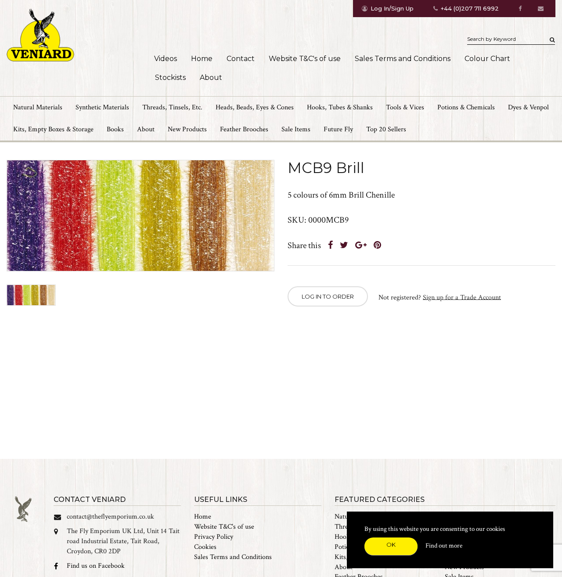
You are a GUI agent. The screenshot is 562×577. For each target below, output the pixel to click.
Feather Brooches (244, 129)
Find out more (443, 545)
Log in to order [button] (328, 296)
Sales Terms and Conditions (402, 58)
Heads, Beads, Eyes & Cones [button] (255, 107)
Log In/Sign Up (392, 8)
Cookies (205, 547)
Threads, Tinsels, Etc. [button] (172, 107)
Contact (241, 58)
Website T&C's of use (305, 58)
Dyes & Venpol (528, 107)
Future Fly (338, 129)
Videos (165, 58)
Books (115, 129)
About (211, 77)
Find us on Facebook (96, 565)
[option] (140, 216)
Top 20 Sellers (386, 129)
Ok (391, 544)
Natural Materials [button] (37, 107)
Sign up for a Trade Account (462, 297)
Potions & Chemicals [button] (466, 107)
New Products (187, 129)
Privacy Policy (213, 536)
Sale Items (295, 129)
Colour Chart (487, 58)
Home (202, 58)
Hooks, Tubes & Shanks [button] (340, 107)
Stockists (170, 77)
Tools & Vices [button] (405, 107)
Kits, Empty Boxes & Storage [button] (53, 129)
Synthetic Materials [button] (102, 107)
